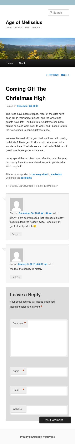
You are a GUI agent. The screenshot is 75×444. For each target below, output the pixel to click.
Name (18, 371)
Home (10, 63)
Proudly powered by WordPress (37, 436)
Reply (16, 234)
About (22, 63)
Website (17, 409)
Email (18, 390)
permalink (26, 177)
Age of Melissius (24, 22)
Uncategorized (40, 174)
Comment (19, 323)
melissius (56, 174)
